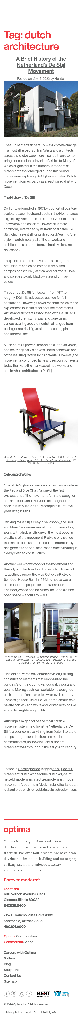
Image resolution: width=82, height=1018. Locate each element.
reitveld (36, 789)
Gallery (9, 958)
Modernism (29, 784)
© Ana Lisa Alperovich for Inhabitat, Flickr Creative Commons (42, 659)
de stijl (57, 768)
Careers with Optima (20, 952)
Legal (28, 1012)
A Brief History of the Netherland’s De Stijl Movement (41, 65)
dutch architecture (34, 774)
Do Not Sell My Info (45, 1012)
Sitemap (10, 981)
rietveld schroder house (60, 789)
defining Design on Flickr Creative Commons (38, 460)
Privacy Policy (14, 1012)
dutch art (55, 774)
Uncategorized (29, 768)
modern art (55, 779)
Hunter (60, 78)
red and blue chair (17, 789)
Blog (7, 963)
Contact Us (12, 975)
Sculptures (12, 969)
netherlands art (66, 784)
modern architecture (31, 779)
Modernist (46, 784)
